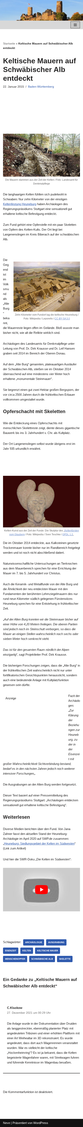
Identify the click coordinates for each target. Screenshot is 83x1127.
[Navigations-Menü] (75, 24)
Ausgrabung (56, 942)
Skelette (65, 959)
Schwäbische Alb (42, 959)
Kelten (26, 950)
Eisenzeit (10, 950)
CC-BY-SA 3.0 (62, 318)
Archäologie (33, 942)
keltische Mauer (47, 950)
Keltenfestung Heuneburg (19, 204)
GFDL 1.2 (67, 534)
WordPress (40, 1123)
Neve (6, 1123)
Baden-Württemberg (41, 86)
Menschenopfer (15, 959)
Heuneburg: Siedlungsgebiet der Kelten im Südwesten (39, 843)
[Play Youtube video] (41, 889)
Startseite (9, 43)
